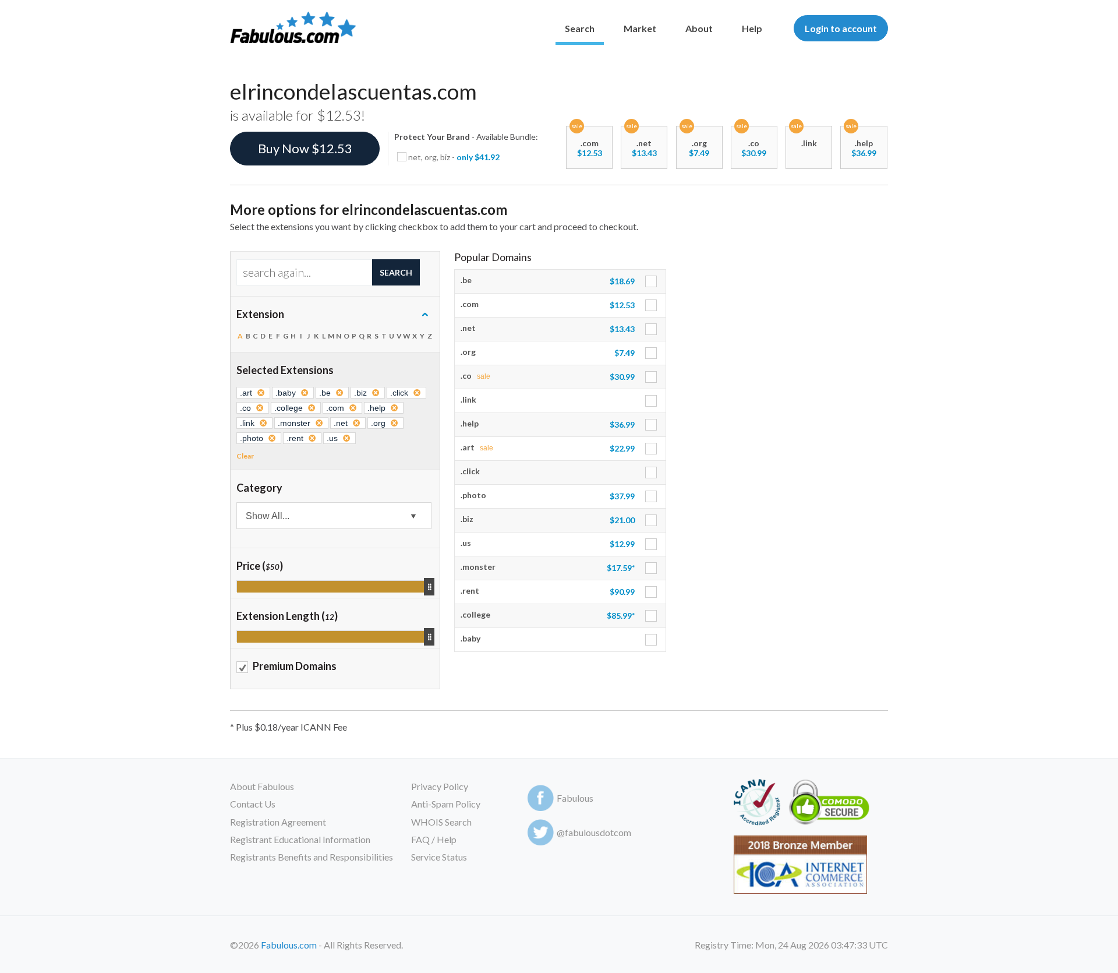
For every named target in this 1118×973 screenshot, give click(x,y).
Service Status (439, 856)
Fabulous (575, 797)
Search (580, 28)
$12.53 (589, 153)
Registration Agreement (278, 821)
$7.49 (699, 153)
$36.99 (863, 153)
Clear (245, 456)
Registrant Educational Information (300, 839)
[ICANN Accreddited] (757, 804)
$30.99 (753, 153)
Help (752, 28)
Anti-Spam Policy (445, 803)
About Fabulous (262, 786)
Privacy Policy (439, 786)
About (699, 28)
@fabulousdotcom (594, 832)
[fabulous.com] (293, 28)
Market (640, 28)
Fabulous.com (289, 944)
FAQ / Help (434, 839)
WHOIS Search (441, 821)
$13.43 (644, 153)
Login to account (841, 28)
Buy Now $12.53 (305, 148)
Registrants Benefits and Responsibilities (311, 856)
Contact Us (252, 803)
